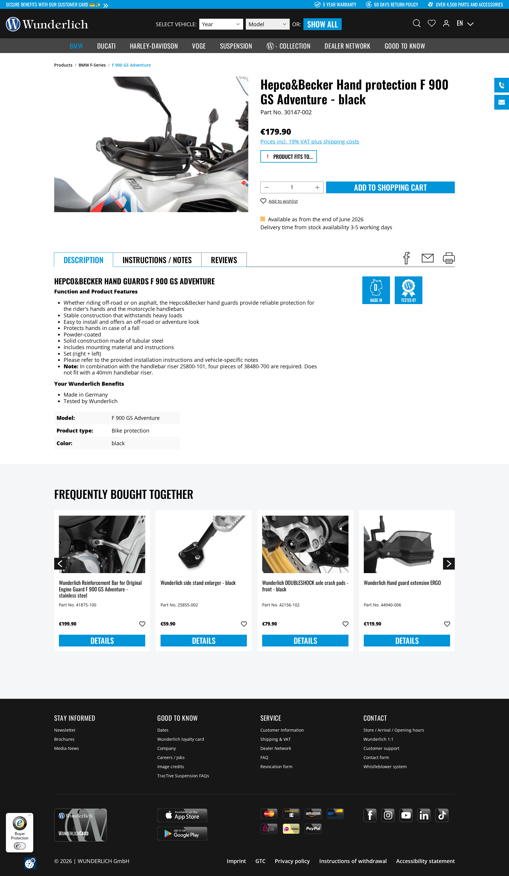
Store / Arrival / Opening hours (393, 730)
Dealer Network (275, 748)
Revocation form (276, 766)
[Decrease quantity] (266, 187)
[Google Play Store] (182, 833)
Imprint (236, 861)
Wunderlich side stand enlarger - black (198, 583)
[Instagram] (388, 815)
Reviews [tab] (224, 259)
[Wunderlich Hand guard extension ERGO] (407, 544)
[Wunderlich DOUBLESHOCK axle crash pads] (305, 544)
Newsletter (65, 730)
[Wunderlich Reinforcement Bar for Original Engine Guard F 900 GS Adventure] (102, 544)
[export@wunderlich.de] (501, 102)
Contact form (376, 757)
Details (102, 640)
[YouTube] (406, 815)
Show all (322, 24)
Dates (162, 730)
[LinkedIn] (424, 815)
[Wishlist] (431, 23)
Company (166, 748)
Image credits (170, 766)
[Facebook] (370, 815)
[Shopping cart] (499, 23)
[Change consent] (30, 863)
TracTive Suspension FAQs (183, 775)
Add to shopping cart (390, 187)
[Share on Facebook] (406, 258)
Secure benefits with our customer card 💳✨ (53, 4)
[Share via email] (428, 258)
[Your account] (446, 23)
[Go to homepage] (47, 23)
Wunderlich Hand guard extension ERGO (402, 583)
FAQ (264, 757)
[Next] (449, 563)
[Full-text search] (416, 23)
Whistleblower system (385, 766)
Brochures (64, 739)
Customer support (381, 748)
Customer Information (282, 730)
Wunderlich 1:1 (378, 739)
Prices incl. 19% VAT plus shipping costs (309, 141)
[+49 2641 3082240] (501, 85)
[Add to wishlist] (142, 624)
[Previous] (60, 563)
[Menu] (29, 816)
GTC (260, 861)
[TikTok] (442, 815)
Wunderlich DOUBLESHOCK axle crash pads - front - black (305, 586)
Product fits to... (292, 156)
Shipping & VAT (275, 739)
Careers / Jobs (171, 757)
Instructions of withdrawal (353, 861)
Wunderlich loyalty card (180, 739)
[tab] (83, 260)
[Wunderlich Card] (80, 825)
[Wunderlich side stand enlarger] (204, 544)
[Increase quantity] (317, 187)
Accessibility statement (425, 861)
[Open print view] (449, 258)
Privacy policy (292, 861)
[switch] (20, 845)
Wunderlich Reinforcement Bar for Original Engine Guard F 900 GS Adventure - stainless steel (100, 589)
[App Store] (182, 815)
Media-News (66, 748)
